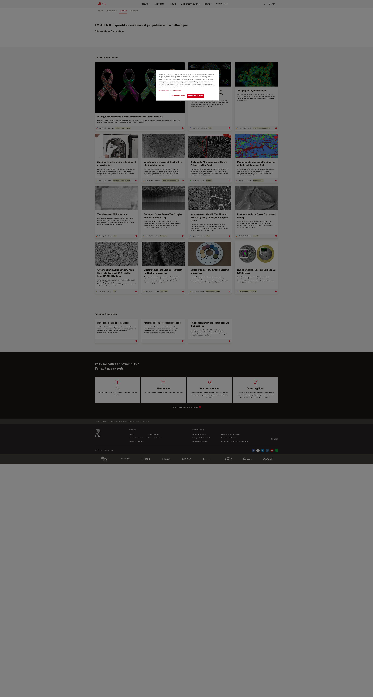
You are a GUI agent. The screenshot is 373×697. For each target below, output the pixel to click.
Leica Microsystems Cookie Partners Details (170, 90)
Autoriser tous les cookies (195, 95)
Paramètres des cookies (178, 95)
